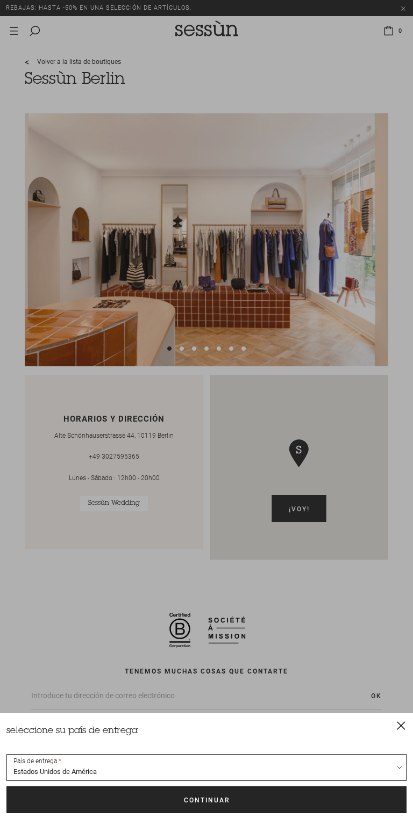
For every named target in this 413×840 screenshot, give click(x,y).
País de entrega (35, 761)
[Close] (401, 725)
